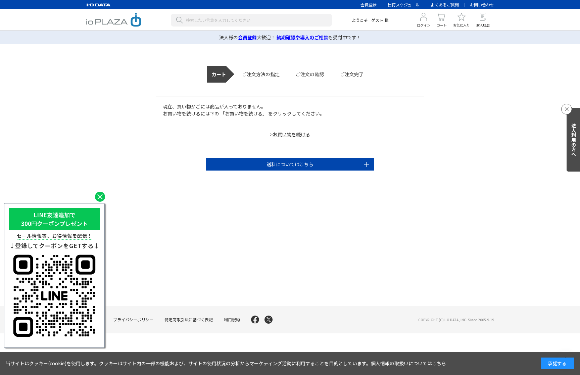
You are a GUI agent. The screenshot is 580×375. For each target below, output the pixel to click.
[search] (181, 20)
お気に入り (461, 25)
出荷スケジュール (404, 4)
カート (442, 25)
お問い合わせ (482, 4)
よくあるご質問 (445, 4)
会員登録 (368, 4)
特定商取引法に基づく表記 (188, 319)
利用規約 (232, 319)
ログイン (423, 25)
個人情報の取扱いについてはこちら (408, 363)
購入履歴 (483, 25)
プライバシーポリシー (133, 319)
